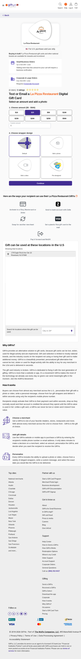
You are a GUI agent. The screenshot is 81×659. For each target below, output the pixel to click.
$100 (64, 112)
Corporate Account (31, 84)
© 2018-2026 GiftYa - (18, 632)
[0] (76, 4)
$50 (48, 112)
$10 (16, 112)
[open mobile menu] (3, 5)
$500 (64, 118)
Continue (40, 183)
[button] (40, 254)
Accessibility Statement (19, 639)
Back (7, 15)
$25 (32, 112)
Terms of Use (31, 636)
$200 (32, 118)
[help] (76, 196)
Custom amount (15, 123)
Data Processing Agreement (51, 636)
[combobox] (55, 330)
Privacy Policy (16, 636)
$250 (48, 118)
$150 (16, 118)
